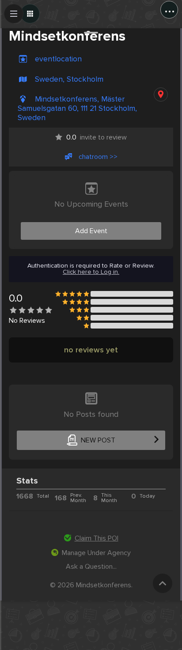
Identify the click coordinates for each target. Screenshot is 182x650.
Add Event (91, 231)
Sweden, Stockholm (69, 79)
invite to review (96, 137)
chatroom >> (98, 156)
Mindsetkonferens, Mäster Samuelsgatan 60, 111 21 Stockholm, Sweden (77, 108)
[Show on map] (161, 94)
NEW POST (98, 440)
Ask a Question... (91, 566)
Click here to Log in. (91, 272)
